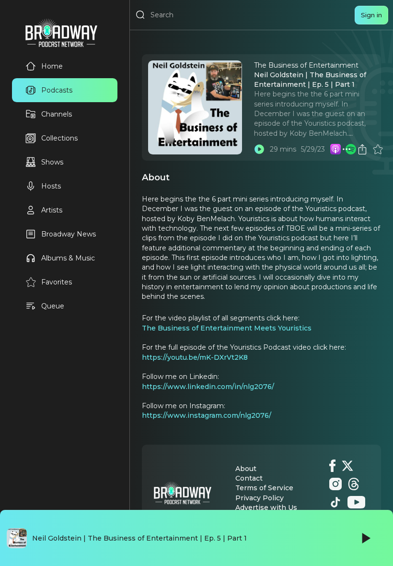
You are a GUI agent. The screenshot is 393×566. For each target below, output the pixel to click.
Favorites (56, 282)
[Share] (362, 149)
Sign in (371, 15)
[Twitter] (347, 466)
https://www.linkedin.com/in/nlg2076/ (208, 386)
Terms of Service (264, 487)
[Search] (140, 15)
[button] (346, 149)
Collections (59, 138)
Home (52, 66)
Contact (249, 478)
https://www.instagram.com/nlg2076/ (206, 415)
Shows (52, 162)
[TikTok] (335, 502)
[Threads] (353, 484)
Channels (56, 114)
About (245, 468)
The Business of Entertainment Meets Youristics (227, 328)
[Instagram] (335, 484)
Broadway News (68, 234)
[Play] (365, 538)
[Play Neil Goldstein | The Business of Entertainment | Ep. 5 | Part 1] (259, 149)
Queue (52, 306)
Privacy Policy (259, 498)
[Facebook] (332, 466)
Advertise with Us (266, 507)
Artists (51, 210)
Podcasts (56, 90)
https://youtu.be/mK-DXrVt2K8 (195, 357)
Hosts (51, 186)
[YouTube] (356, 502)
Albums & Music (68, 258)
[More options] (346, 149)
